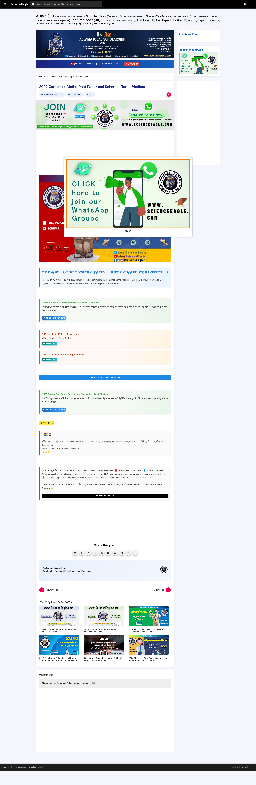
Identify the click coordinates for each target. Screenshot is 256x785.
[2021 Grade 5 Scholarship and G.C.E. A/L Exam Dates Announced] (104, 645)
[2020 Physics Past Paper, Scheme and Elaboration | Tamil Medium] (149, 617)
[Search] (33, 4)
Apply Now (133, 64)
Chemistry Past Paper (132, 16)
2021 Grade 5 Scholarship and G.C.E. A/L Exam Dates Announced (103, 659)
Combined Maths (180, 16)
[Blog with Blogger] (121, 553)
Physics (191, 20)
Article (41, 16)
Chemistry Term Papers (157, 16)
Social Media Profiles (105, 377)
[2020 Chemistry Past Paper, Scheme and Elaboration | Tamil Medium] (149, 645)
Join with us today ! (105, 496)
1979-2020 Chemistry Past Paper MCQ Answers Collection (57, 630)
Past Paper (143, 20)
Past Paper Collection (169, 20)
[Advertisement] (105, 154)
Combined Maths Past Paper (204, 16)
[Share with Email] (115, 553)
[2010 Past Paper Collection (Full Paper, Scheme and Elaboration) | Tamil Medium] (59, 645)
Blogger (249, 767)
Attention (48, 423)
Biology (58, 16)
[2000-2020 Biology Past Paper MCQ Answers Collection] (104, 617)
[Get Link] (128, 553)
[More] (135, 553)
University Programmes (94, 23)
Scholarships (68, 23)
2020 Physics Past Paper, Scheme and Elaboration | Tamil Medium (147, 630)
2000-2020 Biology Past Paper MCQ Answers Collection (101, 630)
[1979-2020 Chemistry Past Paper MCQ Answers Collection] (59, 617)
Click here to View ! (55, 318)
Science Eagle (60, 568)
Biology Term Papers (96, 16)
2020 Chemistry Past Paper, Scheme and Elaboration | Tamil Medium (148, 659)
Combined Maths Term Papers (51, 20)
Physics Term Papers (46, 23)
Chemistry (114, 16)
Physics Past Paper (208, 20)
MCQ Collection (127, 21)
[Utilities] (251, 4)
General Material (109, 20)
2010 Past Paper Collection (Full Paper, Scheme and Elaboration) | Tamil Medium (58, 659)
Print (91, 94)
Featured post (82, 20)
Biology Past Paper (73, 16)
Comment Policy (64, 683)
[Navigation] (5, 4)
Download (51, 344)
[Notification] (245, 4)
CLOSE (128, 231)
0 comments (76, 94)
